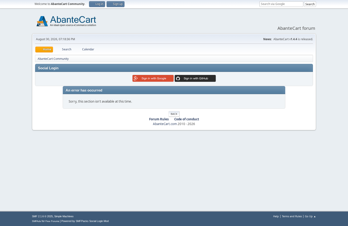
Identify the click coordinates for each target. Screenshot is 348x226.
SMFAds (36, 221)
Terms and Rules (292, 216)
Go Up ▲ (310, 216)
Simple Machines (64, 216)
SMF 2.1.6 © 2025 (42, 216)
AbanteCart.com (165, 124)
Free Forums (52, 221)
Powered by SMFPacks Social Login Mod (85, 221)
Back (174, 114)
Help (276, 216)
